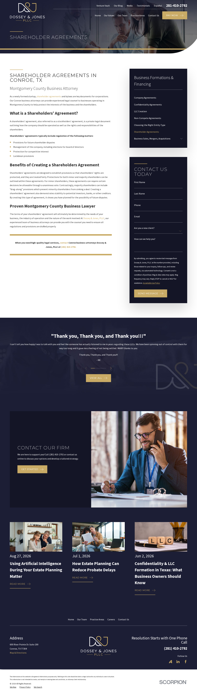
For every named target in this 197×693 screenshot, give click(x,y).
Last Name (139, 194)
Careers (111, 619)
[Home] (27, 12)
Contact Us (123, 619)
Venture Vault (103, 5)
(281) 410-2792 (175, 648)
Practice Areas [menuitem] (138, 15)
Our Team (82, 619)
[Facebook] (185, 661)
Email (137, 216)
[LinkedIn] (178, 661)
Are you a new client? (144, 228)
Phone (137, 205)
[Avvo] (170, 661)
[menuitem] (158, 97)
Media (130, 5)
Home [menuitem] (98, 15)
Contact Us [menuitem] (153, 15)
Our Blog (118, 5)
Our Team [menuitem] (122, 15)
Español (158, 5)
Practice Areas (97, 619)
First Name (139, 182)
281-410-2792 (176, 5)
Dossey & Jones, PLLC (93, 218)
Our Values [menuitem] (109, 15)
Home (71, 619)
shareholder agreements (49, 96)
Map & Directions (18, 652)
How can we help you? (144, 239)
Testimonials (143, 5)
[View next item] (111, 368)
